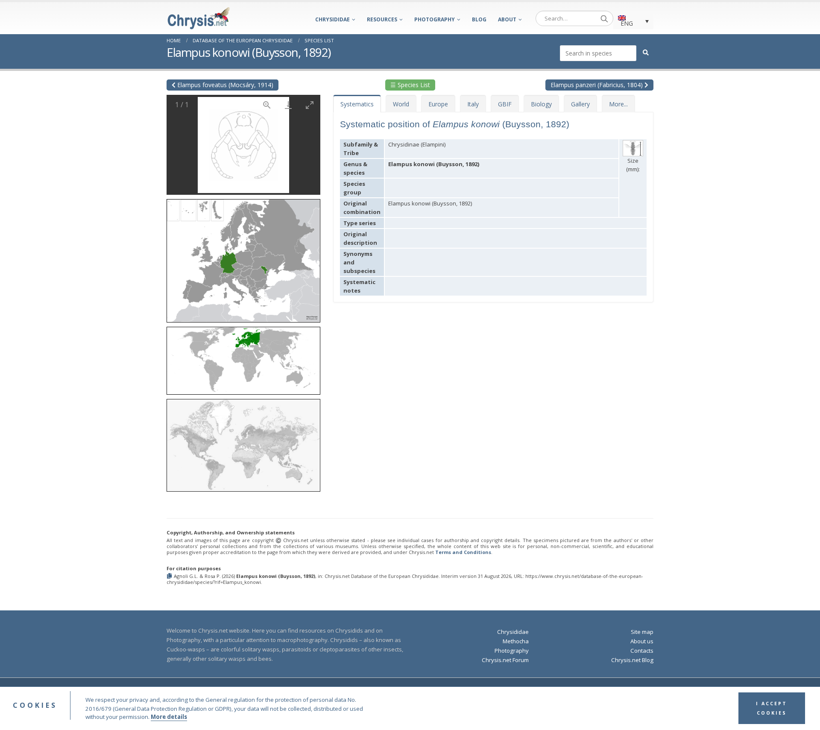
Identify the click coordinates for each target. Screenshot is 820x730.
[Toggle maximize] (309, 105)
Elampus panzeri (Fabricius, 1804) (597, 85)
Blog (479, 19)
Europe (438, 104)
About (507, 19)
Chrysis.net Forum (505, 660)
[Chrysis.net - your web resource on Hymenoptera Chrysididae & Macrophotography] (199, 18)
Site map (642, 632)
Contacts (641, 650)
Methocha (516, 641)
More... (618, 104)
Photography (434, 19)
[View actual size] (267, 105)
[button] (243, 258)
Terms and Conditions (463, 552)
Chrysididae (332, 19)
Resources (382, 19)
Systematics (357, 104)
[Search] (604, 18)
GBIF (505, 104)
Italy (473, 104)
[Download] (288, 105)
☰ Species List (410, 85)
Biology (541, 104)
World (401, 104)
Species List (319, 40)
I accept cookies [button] (771, 708)
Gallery (580, 104)
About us (641, 641)
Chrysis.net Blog (632, 660)
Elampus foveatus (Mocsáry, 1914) (224, 85)
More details (169, 717)
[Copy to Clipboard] (170, 576)
